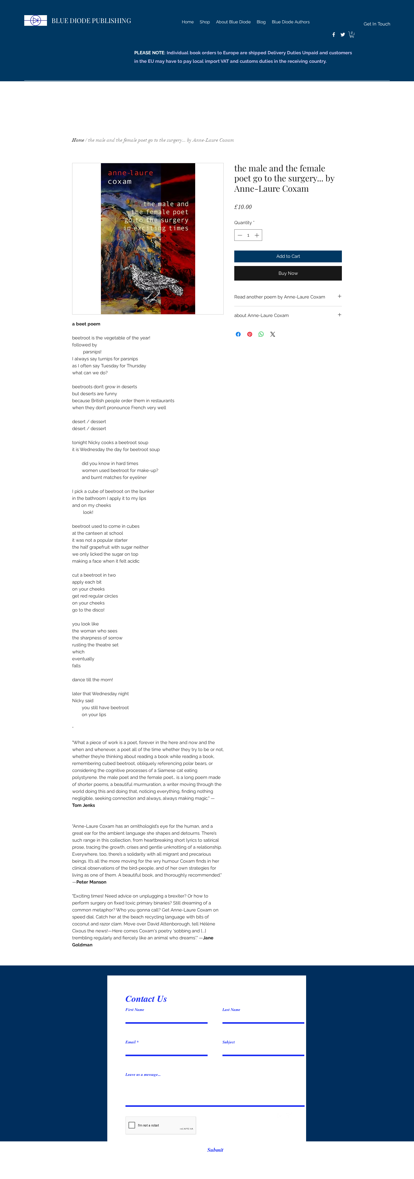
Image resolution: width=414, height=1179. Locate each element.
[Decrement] (239, 235)
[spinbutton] (248, 235)
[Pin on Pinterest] (249, 334)
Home (78, 140)
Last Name (231, 1010)
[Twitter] (343, 35)
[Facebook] (334, 35)
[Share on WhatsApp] (261, 334)
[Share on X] (272, 334)
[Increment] (257, 235)
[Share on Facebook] (238, 334)
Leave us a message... (143, 1074)
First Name (134, 1010)
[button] (352, 35)
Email (130, 1042)
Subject (228, 1042)
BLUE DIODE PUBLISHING (91, 20)
